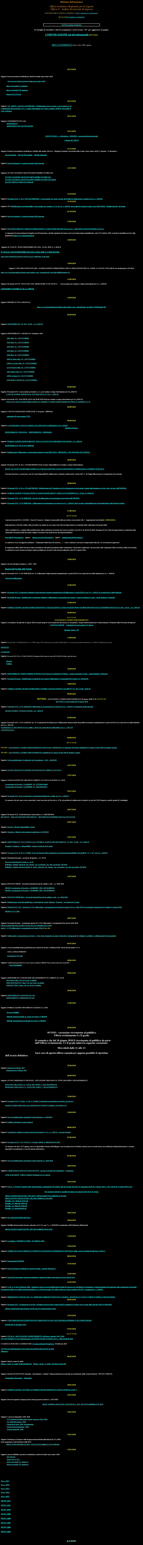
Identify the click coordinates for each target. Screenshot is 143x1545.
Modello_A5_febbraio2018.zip (15, 1208)
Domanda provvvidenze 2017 (16, 1070)
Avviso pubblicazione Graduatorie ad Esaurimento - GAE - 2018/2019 (32, 760)
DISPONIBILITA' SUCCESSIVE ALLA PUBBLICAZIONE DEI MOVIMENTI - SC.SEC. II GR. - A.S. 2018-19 (48, 842)
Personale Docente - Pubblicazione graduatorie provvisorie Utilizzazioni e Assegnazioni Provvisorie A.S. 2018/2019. (47, 679)
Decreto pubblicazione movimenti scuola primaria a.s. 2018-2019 (30, 1161)
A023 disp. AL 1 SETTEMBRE (18, 347)
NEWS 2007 (6, 1523)
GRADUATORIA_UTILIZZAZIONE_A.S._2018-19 (24, 711)
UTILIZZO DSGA (7, 730)
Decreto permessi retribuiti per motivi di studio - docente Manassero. (31, 1269)
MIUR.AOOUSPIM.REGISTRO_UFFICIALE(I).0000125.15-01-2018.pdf (32, 1444)
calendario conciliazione (71, 17)
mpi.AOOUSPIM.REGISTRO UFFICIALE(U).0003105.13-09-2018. (25, 257)
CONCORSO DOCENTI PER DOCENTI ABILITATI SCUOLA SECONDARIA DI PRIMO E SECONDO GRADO (49, 1320)
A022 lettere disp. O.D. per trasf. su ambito (21, 980)
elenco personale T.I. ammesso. (17, 1462)
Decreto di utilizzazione (13, 578)
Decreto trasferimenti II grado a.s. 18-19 (19, 862)
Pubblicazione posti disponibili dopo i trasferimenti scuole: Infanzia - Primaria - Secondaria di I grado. (43, 902)
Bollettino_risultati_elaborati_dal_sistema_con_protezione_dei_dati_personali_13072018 (36, 865)
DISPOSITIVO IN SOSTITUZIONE (20, 126)
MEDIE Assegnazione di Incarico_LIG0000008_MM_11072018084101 (30, 890)
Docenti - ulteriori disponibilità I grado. (21, 827)
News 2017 (5, 1481)
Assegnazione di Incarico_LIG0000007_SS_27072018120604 (26, 784)
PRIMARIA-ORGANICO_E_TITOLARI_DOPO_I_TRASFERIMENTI (31, 1087)
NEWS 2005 (6, 1532)
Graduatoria (5, 652)
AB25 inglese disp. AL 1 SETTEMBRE (21, 372)
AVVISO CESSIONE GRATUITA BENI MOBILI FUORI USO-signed (30, 180)
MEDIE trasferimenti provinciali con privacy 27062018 (26, 1021)
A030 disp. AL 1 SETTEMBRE (18, 355)
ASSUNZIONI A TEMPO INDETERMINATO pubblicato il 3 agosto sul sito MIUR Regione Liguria (44, 753)
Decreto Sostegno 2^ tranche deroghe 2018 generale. (25, 216)
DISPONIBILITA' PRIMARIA (40, 432)
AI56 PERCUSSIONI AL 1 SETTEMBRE (22, 380)
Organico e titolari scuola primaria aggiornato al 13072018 (28, 832)
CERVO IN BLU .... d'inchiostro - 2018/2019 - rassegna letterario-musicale (71, 136)
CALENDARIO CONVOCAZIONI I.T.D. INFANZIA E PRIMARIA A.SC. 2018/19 (37, 425)
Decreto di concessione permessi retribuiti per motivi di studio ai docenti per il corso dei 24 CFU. (41, 1277)
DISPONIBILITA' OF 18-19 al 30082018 (19, 446)
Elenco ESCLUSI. (13, 1459)
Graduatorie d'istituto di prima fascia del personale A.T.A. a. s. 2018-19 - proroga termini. (39, 1132)
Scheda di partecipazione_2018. (18, 1427)
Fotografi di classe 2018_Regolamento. (20, 1424)
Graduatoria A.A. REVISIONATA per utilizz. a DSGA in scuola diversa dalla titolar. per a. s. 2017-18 (37, 727)
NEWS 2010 (6, 1510)
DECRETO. (11, 1457)
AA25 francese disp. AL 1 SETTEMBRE (21, 367)
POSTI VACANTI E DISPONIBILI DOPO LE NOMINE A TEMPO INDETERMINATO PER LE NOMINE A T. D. (48, 402)
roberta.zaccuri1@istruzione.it (42, 537)
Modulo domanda (40, 155)
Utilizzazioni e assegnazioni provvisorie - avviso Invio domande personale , (61, 936)
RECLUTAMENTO (62, 45)
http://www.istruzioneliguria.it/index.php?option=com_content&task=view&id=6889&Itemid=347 (35, 272)
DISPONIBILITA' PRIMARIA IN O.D (20, 998)
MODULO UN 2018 (12, 911)
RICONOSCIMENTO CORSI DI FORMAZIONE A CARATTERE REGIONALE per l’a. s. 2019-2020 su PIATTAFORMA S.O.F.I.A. (55, 229)
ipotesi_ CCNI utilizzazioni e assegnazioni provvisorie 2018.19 (22, 928)
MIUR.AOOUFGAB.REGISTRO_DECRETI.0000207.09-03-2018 (28, 1229)
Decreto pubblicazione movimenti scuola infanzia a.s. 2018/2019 (29, 1117)
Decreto (9, 661)
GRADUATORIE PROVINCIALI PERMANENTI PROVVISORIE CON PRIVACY (36, 1105)
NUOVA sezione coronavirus (71, 25)
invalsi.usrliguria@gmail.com (43, 1344)
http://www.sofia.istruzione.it (24, 236)
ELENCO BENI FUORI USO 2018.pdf (19, 182)
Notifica (9, 664)
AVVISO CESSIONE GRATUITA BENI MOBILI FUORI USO (28, 177)
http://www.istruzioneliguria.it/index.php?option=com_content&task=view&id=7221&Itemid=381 (71, 307)
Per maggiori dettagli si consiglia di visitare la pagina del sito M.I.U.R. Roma (72, 1192)
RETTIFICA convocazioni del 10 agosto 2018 (72, 702)
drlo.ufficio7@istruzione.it (14, 537)
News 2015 (5, 1489)
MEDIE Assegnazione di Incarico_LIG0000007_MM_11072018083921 (30, 888)
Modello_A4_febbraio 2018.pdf (16, 1206)
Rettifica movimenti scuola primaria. (20, 1122)
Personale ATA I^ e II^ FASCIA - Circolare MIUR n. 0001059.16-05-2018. (33, 1142)
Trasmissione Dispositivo (13, 1378)
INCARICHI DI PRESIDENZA (19, 1218)
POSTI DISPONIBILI (15, 965)
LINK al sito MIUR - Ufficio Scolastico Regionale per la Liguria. (27, 1175)
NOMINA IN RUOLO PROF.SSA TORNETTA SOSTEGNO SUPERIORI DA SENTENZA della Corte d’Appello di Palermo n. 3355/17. (56, 1251)
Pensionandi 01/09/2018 (15, 1261)
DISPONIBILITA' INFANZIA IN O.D (21, 995)
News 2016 (5, 1485)
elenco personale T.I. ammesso (17, 86)
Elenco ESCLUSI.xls (13, 94)
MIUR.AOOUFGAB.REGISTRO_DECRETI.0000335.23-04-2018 (28, 1198)
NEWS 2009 (6, 1514)
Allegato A (4, 1351)
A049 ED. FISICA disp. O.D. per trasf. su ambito (23, 985)
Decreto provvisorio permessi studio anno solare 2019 (26, 81)
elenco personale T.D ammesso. (18, 1464)
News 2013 (5, 1496)
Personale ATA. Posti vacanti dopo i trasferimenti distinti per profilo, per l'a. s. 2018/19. (38, 796)
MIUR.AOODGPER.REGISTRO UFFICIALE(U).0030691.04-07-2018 (26, 926)
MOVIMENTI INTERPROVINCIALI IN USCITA (56, 817)
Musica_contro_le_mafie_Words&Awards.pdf (49, 1364)
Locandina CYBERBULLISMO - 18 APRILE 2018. (26, 1241)
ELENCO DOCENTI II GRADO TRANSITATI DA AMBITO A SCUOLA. (34, 770)
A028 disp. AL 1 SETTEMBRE (18, 351)
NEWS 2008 (6, 1518)
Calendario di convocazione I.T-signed (79, 625)
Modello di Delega (71, 428)
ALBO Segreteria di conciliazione (86, 13)
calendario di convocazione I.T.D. (18, 416)
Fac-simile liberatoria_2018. (16, 1422)
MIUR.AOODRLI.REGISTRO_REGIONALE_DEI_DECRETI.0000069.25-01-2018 (72, 1404)
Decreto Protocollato (25, 155)
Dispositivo (28, 1378)
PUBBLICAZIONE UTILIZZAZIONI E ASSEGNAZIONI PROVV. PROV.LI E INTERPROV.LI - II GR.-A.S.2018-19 (50, 493)
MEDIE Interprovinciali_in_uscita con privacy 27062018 (27, 1017)
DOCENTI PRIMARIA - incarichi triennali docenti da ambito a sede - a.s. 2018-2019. (37, 897)
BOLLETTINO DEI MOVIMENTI (24, 817)
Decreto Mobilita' (13, 1012)
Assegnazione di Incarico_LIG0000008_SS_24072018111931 (26, 787)
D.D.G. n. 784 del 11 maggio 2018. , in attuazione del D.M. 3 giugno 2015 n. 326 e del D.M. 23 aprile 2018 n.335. (69, 1187)
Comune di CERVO (71, 140)
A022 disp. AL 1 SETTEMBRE (18, 342)
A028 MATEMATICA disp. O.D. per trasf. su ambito (25, 983)
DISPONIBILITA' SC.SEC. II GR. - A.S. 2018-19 (25, 324)
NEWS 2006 (6, 1527)
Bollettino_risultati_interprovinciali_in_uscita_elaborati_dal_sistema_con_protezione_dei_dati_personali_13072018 (45, 867)
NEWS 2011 (6, 1505)
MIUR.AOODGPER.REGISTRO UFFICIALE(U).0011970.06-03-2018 (30, 1309)
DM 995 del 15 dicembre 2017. (16, 1325)
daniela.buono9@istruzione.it (72, 537)
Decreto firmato (10, 155)
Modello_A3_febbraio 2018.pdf (16, 1203)
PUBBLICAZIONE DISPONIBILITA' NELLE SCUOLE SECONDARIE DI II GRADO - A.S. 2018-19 (44, 441)
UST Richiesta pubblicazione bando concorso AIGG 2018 (27, 1419)
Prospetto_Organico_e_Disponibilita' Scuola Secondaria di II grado (29, 846)
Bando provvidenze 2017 (16, 1068)
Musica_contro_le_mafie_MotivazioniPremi (16, 1364)
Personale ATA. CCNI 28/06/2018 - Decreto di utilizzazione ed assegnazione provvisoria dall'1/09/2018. (43, 498)
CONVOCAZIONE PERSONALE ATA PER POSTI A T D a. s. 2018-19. (32, 394)
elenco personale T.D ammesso (17, 90)
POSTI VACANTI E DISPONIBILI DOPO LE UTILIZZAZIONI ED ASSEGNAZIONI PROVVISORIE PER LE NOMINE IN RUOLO (54, 469)
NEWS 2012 (6, 1501)
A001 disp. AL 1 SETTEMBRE (18, 338)
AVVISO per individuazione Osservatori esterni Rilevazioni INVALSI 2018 (27, 1349)
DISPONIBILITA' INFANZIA (16, 432)
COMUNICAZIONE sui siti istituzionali (67, 34)
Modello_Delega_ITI (71, 630)
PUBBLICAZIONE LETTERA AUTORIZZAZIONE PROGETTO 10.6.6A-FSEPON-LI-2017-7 (42, 1390)
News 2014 (5, 1492)
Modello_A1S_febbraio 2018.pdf (16, 1201)
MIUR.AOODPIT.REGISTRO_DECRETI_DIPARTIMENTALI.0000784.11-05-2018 (35, 1196)
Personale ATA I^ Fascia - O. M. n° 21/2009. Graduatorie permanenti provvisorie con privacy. (40, 1101)
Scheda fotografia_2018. (15, 1429)
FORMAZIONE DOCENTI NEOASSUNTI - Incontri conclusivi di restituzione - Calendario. (40, 1171)
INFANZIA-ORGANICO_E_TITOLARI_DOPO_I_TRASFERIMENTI (31, 1085)
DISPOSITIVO (12, 124)
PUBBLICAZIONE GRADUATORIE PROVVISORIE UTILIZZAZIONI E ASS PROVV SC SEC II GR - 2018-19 (48, 689)
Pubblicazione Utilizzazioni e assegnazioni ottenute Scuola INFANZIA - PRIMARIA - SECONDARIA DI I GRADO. (48, 452)
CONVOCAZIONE (57, 625)
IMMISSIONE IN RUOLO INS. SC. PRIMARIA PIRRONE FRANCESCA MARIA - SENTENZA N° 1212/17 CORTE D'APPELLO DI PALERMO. (61, 1297)
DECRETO (5, 817)
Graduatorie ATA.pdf (15, 956)
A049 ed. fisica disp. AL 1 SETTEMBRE (21, 359)
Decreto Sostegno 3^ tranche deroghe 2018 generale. (25, 163)
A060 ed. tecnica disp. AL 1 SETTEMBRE (22, 363)
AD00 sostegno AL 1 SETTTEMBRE (20, 376)
